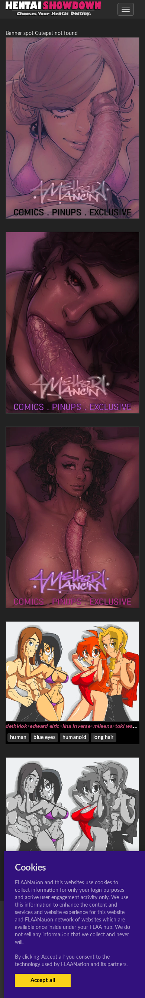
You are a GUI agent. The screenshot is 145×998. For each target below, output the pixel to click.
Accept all (42, 980)
